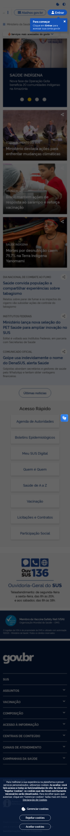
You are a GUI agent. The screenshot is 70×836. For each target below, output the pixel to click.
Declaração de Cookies (35, 799)
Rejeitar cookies (35, 817)
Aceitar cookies (35, 826)
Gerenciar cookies (38, 808)
